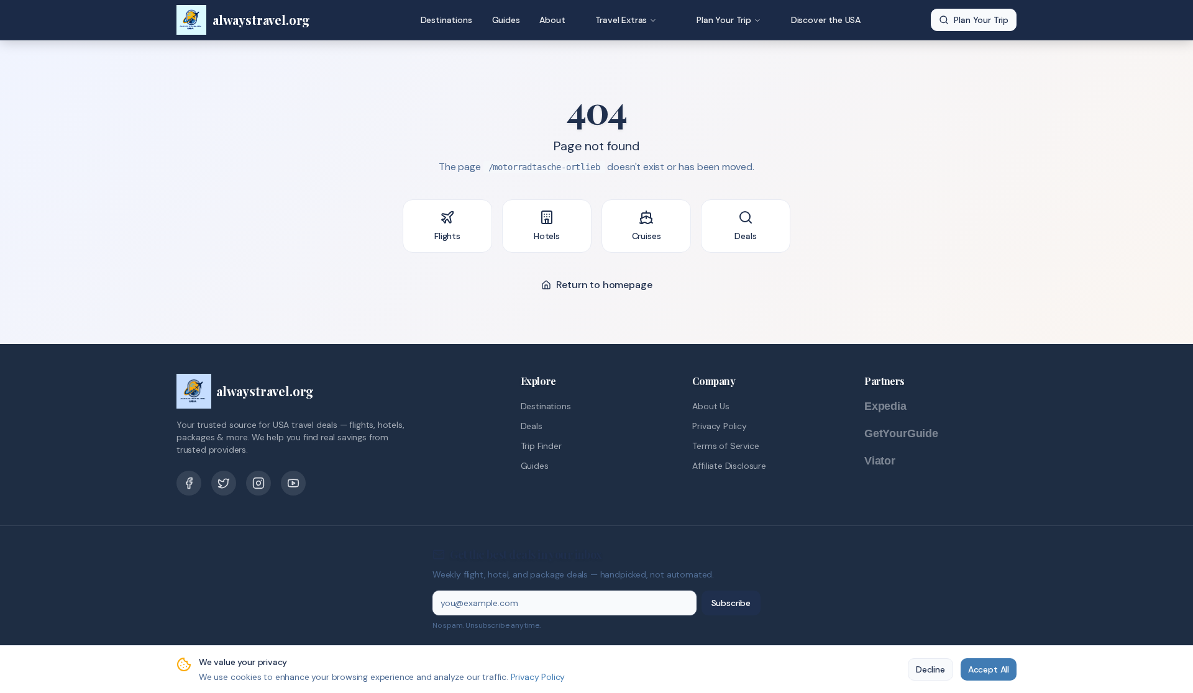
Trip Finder (541, 445)
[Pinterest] (258, 483)
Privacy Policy (719, 426)
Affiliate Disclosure (729, 465)
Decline (930, 669)
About (552, 19)
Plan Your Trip (724, 19)
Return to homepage (604, 284)
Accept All (988, 669)
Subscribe (731, 603)
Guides (506, 19)
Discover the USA (826, 19)
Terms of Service (725, 445)
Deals (531, 426)
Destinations (446, 19)
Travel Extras (621, 19)
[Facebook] (188, 483)
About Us (710, 406)
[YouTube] (293, 483)
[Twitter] (223, 483)
